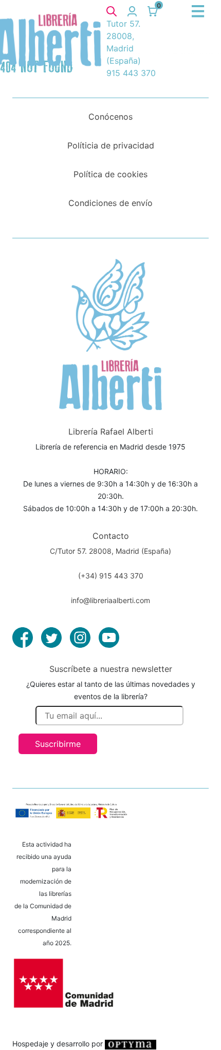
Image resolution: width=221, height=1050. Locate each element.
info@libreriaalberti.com (110, 600)
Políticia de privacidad (110, 145)
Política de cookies (110, 174)
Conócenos (110, 116)
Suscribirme (58, 744)
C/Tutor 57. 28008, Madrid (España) (110, 551)
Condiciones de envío (110, 203)
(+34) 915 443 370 (110, 575)
